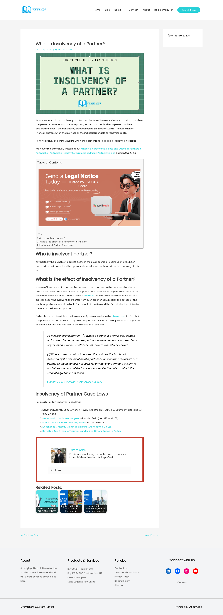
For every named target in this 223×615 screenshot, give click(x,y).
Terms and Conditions (127, 572)
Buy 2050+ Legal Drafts (80, 568)
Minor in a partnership (93, 148)
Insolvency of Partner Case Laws (56, 245)
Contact (133, 9)
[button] (188, 10)
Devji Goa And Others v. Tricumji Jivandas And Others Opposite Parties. (82, 431)
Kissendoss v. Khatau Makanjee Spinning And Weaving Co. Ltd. (77, 426)
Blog (107, 9)
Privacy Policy (122, 576)
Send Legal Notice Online (81, 581)
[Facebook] (55, 470)
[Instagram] (51, 470)
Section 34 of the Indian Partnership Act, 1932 (74, 381)
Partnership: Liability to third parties (69, 153)
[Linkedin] (59, 470)
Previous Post (30, 535)
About (146, 9)
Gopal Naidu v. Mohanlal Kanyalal (60, 418)
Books (118, 9)
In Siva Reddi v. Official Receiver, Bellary (64, 422)
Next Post (152, 535)
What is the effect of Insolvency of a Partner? (63, 241)
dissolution (118, 316)
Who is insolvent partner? (52, 238)
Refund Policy (122, 580)
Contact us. (121, 568)
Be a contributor (163, 9)
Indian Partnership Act (102, 153)
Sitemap (119, 585)
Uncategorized (44, 49)
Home (97, 9)
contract (89, 295)
